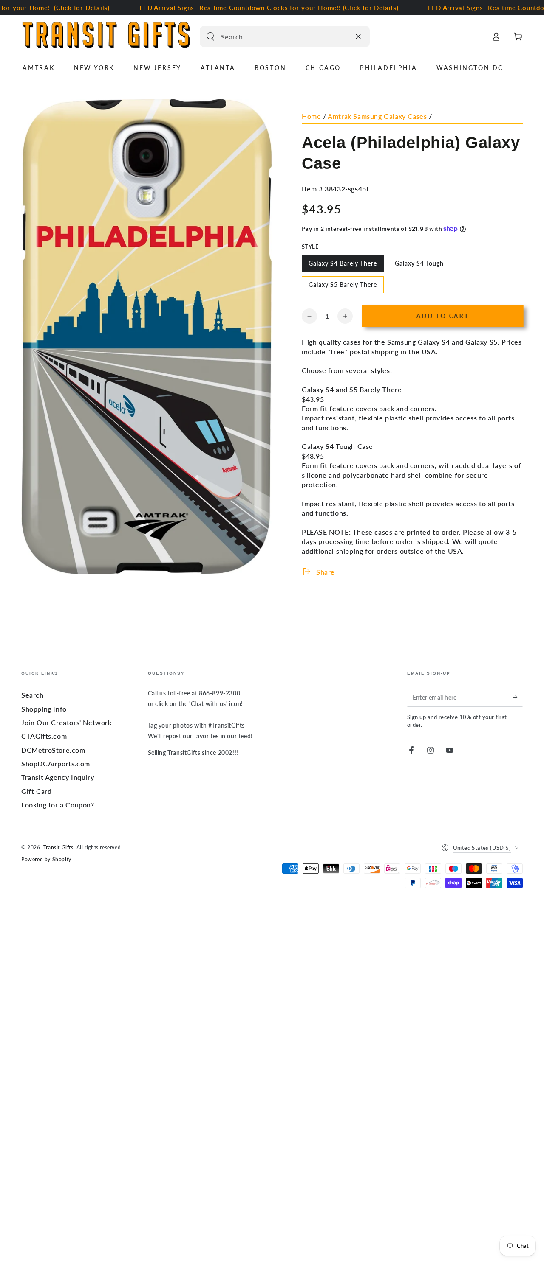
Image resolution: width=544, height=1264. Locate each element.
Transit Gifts (58, 847)
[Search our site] (210, 36)
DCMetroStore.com (53, 750)
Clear (342, 36)
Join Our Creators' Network (66, 722)
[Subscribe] (518, 697)
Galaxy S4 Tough (419, 266)
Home (311, 116)
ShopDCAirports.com (55, 764)
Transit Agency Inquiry (57, 777)
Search (32, 695)
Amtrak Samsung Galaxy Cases (377, 116)
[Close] (358, 36)
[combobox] (275, 36)
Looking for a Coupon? (57, 805)
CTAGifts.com (44, 736)
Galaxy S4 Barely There (342, 266)
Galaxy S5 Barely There (342, 287)
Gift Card (36, 791)
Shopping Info (44, 709)
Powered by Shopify (46, 859)
